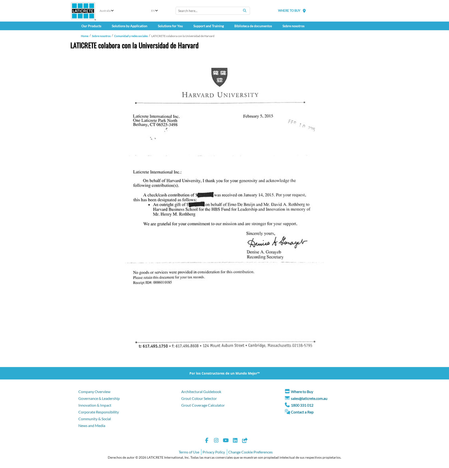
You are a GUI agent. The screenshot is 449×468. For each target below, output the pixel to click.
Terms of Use (189, 452)
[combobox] (213, 11)
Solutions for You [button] (170, 26)
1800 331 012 (302, 405)
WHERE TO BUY (289, 10)
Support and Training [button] (208, 26)
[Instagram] (216, 441)
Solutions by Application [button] (129, 26)
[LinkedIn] (235, 441)
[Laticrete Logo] (83, 10)
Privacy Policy (214, 452)
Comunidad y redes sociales (131, 36)
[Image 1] (224, 210)
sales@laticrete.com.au (309, 398)
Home (84, 36)
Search (245, 10)
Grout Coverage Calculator (203, 405)
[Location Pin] (304, 10)
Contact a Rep (302, 412)
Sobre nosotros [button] (293, 26)
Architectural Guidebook (201, 391)
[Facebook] (206, 441)
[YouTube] (225, 441)
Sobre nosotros (101, 36)
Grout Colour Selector (199, 398)
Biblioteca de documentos (253, 26)
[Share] (244, 441)
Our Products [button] (91, 26)
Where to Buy (302, 391)
